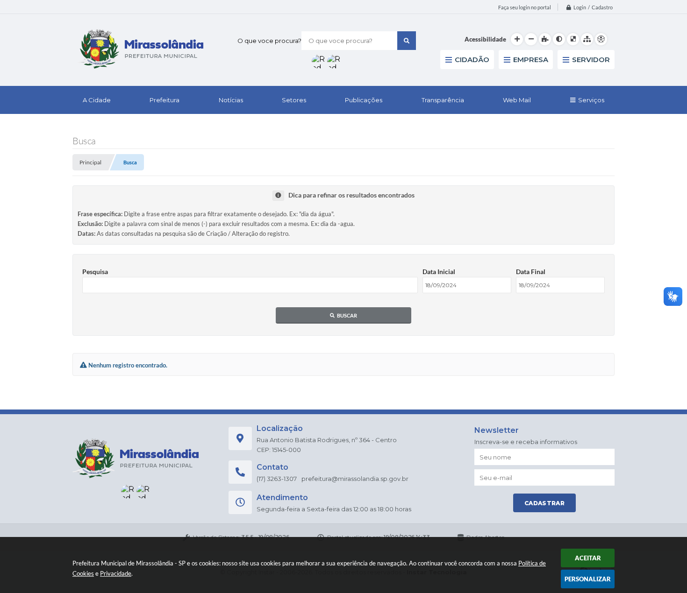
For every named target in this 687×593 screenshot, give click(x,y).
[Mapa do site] (587, 39)
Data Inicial (438, 271)
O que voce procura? (269, 40)
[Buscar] (406, 40)
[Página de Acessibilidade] (601, 39)
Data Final (530, 271)
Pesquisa (95, 271)
